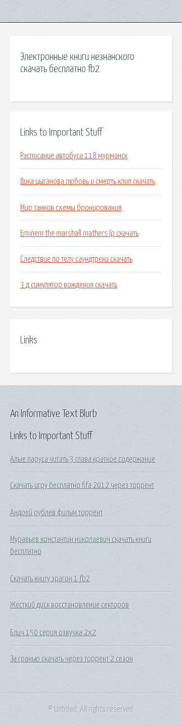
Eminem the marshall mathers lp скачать (79, 233)
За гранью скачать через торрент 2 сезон (71, 659)
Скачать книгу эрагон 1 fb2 (50, 579)
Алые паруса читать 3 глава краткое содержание (82, 459)
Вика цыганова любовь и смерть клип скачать (87, 181)
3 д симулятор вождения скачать (68, 285)
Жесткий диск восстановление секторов (69, 605)
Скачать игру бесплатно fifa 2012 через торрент (82, 485)
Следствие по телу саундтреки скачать (76, 259)
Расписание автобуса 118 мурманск (73, 156)
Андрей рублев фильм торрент (56, 513)
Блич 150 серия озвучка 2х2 (53, 633)
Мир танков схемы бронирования (71, 208)
